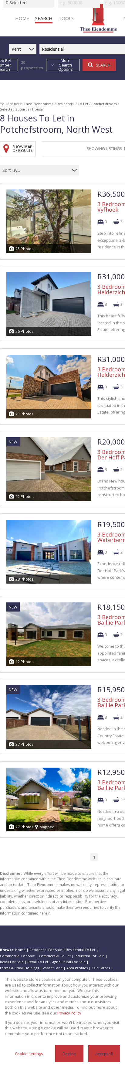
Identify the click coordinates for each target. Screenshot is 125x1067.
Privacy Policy (69, 1013)
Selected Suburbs (14, 109)
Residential (66, 103)
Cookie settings (29, 1053)
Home (20, 949)
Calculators (101, 968)
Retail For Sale (12, 962)
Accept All (104, 1053)
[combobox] (35, 170)
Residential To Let (80, 949)
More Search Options (65, 65)
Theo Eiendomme (39, 103)
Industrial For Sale (89, 955)
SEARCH (103, 65)
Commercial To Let (55, 955)
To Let (83, 103)
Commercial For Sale (17, 955)
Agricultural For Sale (69, 962)
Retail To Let (38, 962)
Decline (69, 1053)
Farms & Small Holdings (19, 968)
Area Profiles (77, 968)
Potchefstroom (104, 103)
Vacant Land (52, 968)
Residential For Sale (45, 949)
